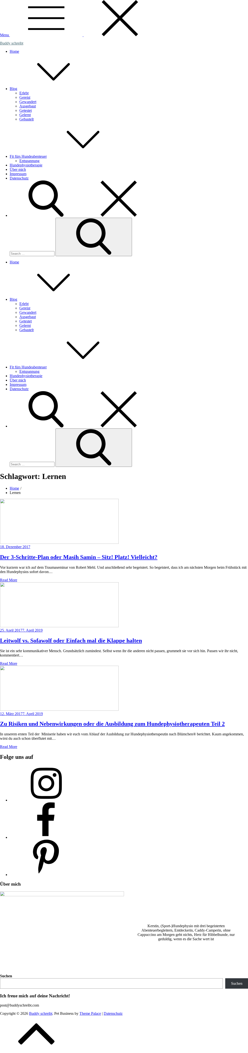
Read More (8, 580)
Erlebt (24, 93)
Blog (13, 89)
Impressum (18, 174)
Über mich (18, 169)
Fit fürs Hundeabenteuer (28, 156)
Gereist (24, 97)
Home (14, 51)
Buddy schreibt (11, 43)
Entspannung (29, 161)
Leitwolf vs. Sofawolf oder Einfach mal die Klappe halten (71, 640)
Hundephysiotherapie (26, 165)
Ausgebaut (27, 106)
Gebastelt (26, 119)
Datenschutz (19, 178)
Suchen (6, 976)
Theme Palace (90, 1013)
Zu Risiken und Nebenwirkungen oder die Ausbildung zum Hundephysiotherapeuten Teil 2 (112, 724)
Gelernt (25, 115)
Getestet (25, 110)
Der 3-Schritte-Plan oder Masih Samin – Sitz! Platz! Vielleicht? (78, 557)
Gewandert (27, 102)
